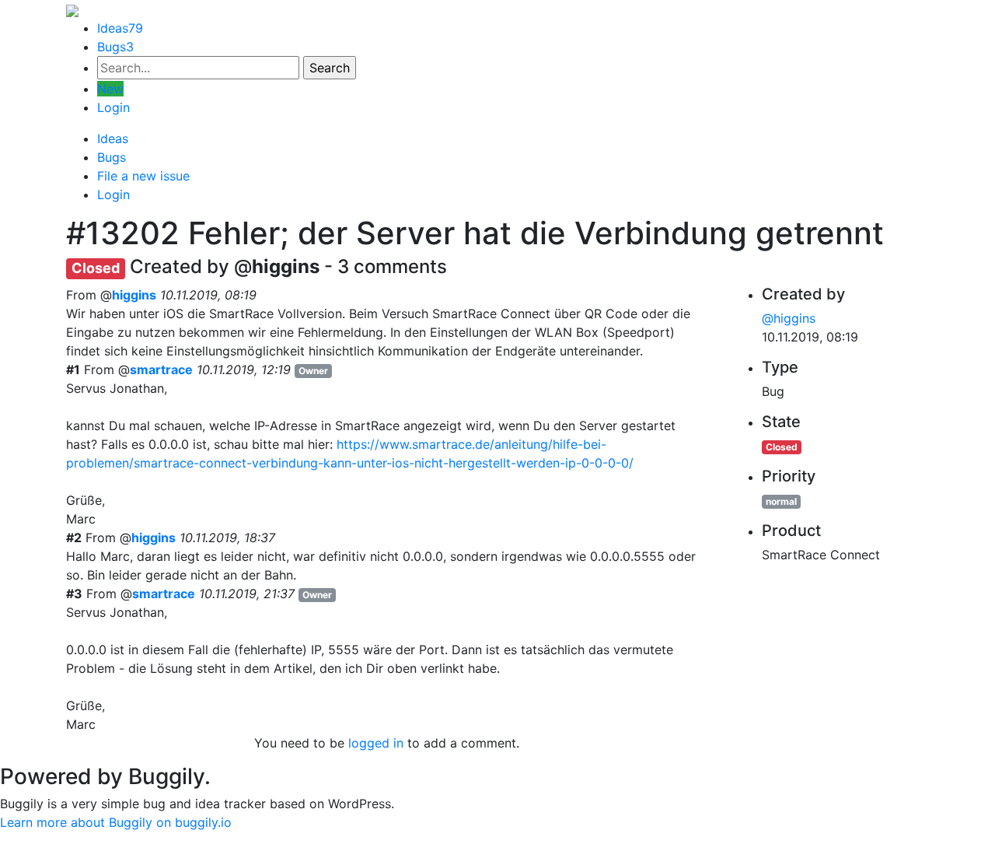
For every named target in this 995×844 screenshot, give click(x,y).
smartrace (161, 369)
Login (113, 107)
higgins (134, 295)
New (110, 88)
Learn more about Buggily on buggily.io (116, 822)
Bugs (115, 46)
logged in (375, 743)
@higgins (788, 318)
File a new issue (143, 176)
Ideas (120, 28)
